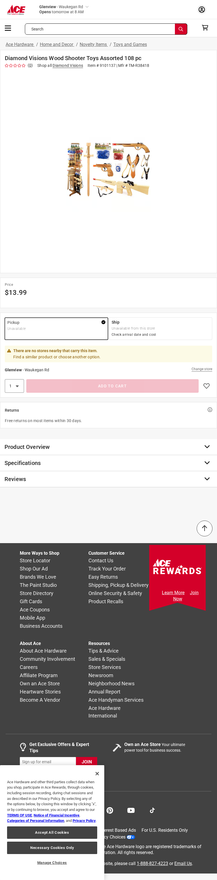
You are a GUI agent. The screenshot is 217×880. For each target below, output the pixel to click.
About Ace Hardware (43, 651)
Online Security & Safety (115, 593)
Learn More (173, 592)
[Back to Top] (204, 528)
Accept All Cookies (52, 832)
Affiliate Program (39, 676)
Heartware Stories (40, 692)
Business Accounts (41, 626)
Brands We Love (38, 577)
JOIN (87, 762)
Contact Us (100, 561)
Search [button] (37, 29)
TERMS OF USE (19, 815)
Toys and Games (130, 44)
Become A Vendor (40, 700)
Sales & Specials (106, 659)
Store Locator (35, 561)
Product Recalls (105, 602)
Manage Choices (52, 863)
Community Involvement (47, 659)
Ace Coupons (35, 610)
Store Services (104, 667)
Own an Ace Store (40, 684)
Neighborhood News (111, 684)
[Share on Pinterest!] (110, 810)
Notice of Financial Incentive (56, 815)
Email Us (183, 863)
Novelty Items (94, 44)
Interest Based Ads (117, 830)
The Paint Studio (38, 585)
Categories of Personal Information (35, 820)
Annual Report (104, 692)
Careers (29, 667)
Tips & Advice (103, 651)
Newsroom (100, 676)
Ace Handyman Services (116, 700)
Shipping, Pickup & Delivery (118, 585)
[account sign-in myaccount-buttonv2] (203, 9)
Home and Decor (57, 44)
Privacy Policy (84, 820)
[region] (52, 822)
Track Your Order (107, 569)
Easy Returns (103, 577)
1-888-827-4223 (152, 863)
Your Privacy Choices (104, 837)
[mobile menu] (8, 28)
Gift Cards (31, 602)
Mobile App (32, 618)
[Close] (97, 773)
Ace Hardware (20, 44)
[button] (108, 169)
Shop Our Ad (34, 569)
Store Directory (36, 593)
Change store (202, 369)
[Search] (181, 29)
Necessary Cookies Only (52, 848)
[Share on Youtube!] (131, 810)
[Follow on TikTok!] (152, 810)
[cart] (206, 27)
